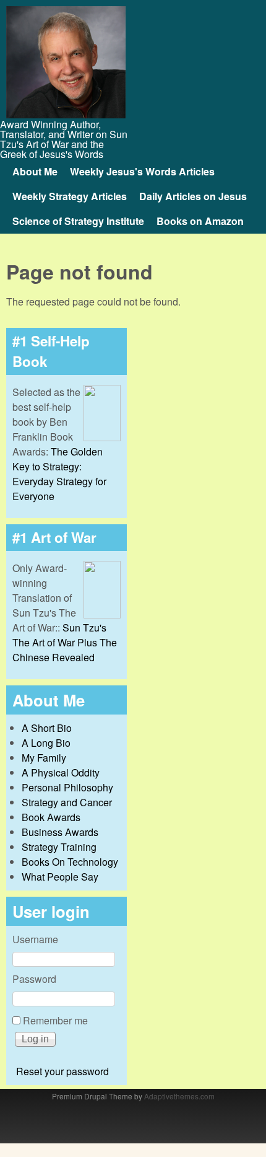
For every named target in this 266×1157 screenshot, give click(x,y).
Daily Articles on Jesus (193, 196)
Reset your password (62, 1071)
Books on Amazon (200, 221)
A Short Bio (47, 728)
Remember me (55, 1020)
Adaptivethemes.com (179, 1096)
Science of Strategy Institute (78, 221)
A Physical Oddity (61, 772)
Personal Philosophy (67, 787)
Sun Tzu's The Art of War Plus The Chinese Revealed (64, 642)
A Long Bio (46, 743)
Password (34, 979)
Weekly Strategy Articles (69, 196)
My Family (44, 757)
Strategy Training (59, 847)
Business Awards (60, 832)
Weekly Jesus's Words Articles (142, 171)
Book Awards (51, 817)
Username (35, 939)
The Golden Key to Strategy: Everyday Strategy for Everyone (59, 473)
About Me (35, 171)
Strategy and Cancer (67, 802)
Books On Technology (70, 862)
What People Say (60, 876)
